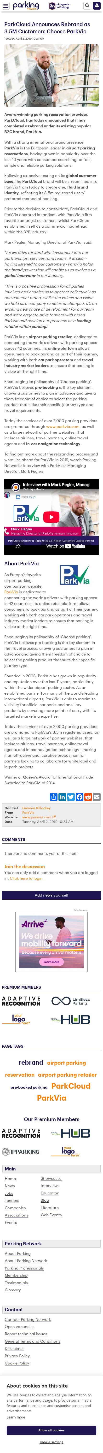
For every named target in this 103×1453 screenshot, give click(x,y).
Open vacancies (19, 1327)
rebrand (31, 1063)
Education (50, 1193)
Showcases (51, 1179)
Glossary (13, 1290)
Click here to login (26, 878)
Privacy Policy (17, 1356)
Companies (15, 1208)
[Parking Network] (26, 4)
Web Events (51, 1215)
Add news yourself (52, 895)
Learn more (16, 1417)
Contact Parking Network (28, 1320)
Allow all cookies (51, 1430)
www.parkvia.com (63, 427)
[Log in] (97, 6)
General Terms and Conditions (32, 1341)
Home (10, 1179)
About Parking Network (26, 1261)
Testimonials (16, 1283)
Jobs (9, 1193)
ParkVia (11, 592)
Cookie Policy (17, 1363)
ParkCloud (71, 1086)
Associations (16, 1215)
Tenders (12, 1201)
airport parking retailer (67, 1075)
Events (11, 1223)
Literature (50, 1208)
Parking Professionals (24, 1268)
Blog (45, 1200)
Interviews (50, 1186)
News (10, 1186)
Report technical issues (26, 1334)
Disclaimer (14, 1349)
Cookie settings (51, 1442)
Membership (16, 1275)
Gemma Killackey (36, 808)
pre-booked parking (29, 1087)
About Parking (18, 1254)
